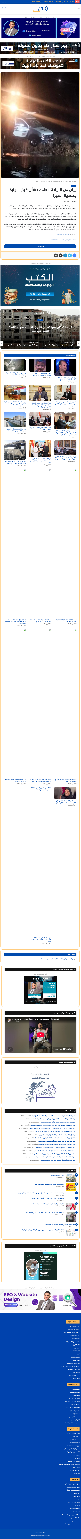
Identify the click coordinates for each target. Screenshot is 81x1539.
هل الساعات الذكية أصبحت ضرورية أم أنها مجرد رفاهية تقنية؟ (57, 1122)
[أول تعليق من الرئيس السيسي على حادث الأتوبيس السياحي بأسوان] (15, 450)
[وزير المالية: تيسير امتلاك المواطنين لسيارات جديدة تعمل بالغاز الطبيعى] (65, 447)
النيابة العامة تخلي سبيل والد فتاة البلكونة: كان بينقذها (15, 781)
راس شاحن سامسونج (74, 1369)
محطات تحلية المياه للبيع (72, 1417)
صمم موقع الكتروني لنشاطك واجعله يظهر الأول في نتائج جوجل (40, 17)
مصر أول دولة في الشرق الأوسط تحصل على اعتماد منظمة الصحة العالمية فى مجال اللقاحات (41, 405)
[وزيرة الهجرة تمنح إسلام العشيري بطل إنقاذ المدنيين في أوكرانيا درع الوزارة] (40, 448)
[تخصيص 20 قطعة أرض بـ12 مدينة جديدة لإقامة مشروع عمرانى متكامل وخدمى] (65, 392)
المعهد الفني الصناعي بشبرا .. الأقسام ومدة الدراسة (60, 1225)
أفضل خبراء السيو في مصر (40, 974)
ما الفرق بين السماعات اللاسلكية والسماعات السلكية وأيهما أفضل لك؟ (55, 1138)
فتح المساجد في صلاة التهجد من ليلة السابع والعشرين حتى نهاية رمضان (41, 940)
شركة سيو (77, 1506)
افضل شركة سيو (75, 1440)
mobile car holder (75, 1443)
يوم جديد (77, 1474)
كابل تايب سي (75, 1420)
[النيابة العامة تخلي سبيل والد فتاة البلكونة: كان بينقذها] (15, 703)
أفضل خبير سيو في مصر (40, 1251)
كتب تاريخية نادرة (75, 1411)
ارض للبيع (77, 1493)
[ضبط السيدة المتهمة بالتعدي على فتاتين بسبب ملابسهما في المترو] (65, 793)
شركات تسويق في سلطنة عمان (70, 1515)
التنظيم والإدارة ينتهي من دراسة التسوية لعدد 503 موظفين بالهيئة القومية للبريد (15, 622)
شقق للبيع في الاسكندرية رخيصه (63, 239)
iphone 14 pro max (74, 1376)
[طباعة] (56, 255)
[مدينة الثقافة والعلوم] (71, 1178)
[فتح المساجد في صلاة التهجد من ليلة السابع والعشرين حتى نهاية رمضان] (40, 861)
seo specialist (76, 1339)
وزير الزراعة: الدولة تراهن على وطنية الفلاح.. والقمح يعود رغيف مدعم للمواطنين (15, 404)
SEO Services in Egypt (73, 1446)
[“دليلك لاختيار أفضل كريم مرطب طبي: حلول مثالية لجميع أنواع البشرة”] (71, 1232)
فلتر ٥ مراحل (76, 1389)
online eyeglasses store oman (72, 1524)
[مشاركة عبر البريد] (61, 255)
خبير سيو (77, 1348)
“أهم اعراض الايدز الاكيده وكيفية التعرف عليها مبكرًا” (48, 1204)
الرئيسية (72, 182)
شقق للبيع (76, 1496)
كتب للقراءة (76, 1351)
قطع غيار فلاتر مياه (74, 1398)
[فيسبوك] (74, 255)
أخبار (67, 182)
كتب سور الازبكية (75, 1470)
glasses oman (76, 1521)
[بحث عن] (2, 9)
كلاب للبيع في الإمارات (73, 1452)
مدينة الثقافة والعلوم (57, 1175)
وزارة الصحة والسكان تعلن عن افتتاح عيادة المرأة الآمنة (65, 781)
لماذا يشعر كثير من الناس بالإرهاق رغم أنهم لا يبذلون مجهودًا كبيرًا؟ (56, 1141)
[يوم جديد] (40, 9)
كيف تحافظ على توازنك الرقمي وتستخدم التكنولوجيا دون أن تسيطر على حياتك (52, 1128)
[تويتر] (70, 255)
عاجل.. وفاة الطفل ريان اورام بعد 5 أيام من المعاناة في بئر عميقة (41, 374)
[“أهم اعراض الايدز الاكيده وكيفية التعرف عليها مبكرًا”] (71, 1206)
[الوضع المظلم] (6, 9)
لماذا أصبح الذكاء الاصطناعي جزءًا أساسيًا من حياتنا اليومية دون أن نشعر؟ (54, 1154)
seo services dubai (75, 1336)
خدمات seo (76, 1455)
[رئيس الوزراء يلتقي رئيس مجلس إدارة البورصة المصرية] (40, 419)
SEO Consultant (75, 1405)
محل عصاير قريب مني (73, 1363)
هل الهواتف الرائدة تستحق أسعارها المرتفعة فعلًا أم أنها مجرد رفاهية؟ (55, 1157)
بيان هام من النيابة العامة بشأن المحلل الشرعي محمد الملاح (66, 379)
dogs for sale (76, 1373)
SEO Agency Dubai (74, 1326)
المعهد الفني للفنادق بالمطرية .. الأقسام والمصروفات (48, 1198)
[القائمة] (79, 9)
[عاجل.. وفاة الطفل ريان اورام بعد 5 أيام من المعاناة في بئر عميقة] (40, 365)
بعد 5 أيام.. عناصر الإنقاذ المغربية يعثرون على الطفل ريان (16, 374)
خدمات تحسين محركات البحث (71, 1333)
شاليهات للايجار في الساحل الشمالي (69, 1464)
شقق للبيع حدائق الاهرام (72, 1484)
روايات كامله (76, 1512)
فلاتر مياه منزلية (75, 1392)
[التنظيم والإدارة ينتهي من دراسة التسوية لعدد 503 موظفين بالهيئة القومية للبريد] (15, 543)
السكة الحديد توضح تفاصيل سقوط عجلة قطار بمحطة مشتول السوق (40, 781)
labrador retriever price (73, 1434)
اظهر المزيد (40, 246)
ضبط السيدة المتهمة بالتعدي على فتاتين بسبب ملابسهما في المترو (66, 802)
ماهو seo (77, 1458)
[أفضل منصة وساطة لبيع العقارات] (40, 48)
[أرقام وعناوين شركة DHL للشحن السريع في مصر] (71, 1187)
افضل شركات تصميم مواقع (72, 1449)
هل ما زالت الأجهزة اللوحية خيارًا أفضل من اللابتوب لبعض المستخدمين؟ (54, 2)
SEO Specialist (75, 1357)
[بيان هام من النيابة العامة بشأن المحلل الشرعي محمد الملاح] (65, 367)
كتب (78, 1354)
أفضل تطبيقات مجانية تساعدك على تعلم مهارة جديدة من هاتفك (56, 1144)
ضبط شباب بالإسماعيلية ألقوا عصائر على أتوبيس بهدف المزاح (40, 621)
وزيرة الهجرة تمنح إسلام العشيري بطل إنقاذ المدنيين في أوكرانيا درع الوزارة (40, 461)
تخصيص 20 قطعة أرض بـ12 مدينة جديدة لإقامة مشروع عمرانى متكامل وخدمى (65, 404)
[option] (40, 329)
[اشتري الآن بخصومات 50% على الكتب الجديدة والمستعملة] (40, 286)
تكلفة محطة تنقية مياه (73, 1408)
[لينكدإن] (65, 255)
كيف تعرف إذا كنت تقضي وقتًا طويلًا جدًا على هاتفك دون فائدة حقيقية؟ (54, 1148)
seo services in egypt (74, 1329)
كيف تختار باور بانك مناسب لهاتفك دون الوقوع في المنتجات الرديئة (56, 1119)
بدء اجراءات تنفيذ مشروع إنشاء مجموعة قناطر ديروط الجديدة (16, 430)
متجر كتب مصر (76, 1518)
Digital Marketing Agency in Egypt (43, 1535)
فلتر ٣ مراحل (76, 1395)
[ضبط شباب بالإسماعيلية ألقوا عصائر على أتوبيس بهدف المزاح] (40, 543)
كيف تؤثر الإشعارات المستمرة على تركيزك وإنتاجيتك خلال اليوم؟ (57, 1135)
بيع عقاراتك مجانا (40, 41)
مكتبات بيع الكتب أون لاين (72, 1342)
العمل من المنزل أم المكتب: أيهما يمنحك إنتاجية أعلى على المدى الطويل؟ (54, 1151)
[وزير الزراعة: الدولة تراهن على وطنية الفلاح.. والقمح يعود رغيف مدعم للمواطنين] (15, 392)
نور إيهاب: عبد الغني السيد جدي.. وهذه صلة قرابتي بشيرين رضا (45, 1212)
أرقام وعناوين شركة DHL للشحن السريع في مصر (49, 1184)
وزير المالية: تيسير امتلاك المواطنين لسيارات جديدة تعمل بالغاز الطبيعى (65, 458)
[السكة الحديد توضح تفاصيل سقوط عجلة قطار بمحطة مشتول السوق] (40, 703)
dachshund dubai (63, 234)
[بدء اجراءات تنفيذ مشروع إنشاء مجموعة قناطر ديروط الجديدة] (15, 419)
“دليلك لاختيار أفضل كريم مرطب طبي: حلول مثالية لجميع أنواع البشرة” (43, 1230)
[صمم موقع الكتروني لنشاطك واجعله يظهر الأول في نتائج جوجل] (40, 1300)
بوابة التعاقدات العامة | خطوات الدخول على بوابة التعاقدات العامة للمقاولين (41, 1193)
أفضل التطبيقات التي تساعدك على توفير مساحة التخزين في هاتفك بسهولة (53, 1125)
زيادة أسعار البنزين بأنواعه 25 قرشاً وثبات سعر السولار (66, 621)
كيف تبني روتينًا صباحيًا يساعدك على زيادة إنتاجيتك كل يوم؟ (57, 1160)
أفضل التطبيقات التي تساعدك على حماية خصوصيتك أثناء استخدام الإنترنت (53, 1116)
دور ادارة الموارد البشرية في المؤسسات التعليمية (40, 329)
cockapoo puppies (75, 1509)
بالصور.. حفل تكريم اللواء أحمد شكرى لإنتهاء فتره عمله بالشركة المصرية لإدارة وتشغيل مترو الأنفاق (65, 433)
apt (79, 1499)
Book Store (76, 1379)
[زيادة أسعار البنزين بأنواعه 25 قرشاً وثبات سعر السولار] (65, 543)
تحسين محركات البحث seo (72, 1401)
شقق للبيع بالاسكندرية (73, 1487)
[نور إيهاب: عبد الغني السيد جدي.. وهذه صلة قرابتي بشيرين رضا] (71, 1217)
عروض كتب (76, 1360)
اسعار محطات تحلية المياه (72, 1423)
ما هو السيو (76, 1467)
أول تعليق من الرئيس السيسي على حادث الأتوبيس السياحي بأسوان (15, 463)
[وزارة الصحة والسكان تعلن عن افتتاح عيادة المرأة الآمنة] (65, 703)
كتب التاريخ (76, 1345)
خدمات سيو (76, 1437)
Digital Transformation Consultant (70, 1366)
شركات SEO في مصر (74, 1461)
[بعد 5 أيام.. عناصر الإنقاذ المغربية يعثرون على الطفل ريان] (15, 365)
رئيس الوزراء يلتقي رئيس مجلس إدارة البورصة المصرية (40, 429)
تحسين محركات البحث (73, 1490)
